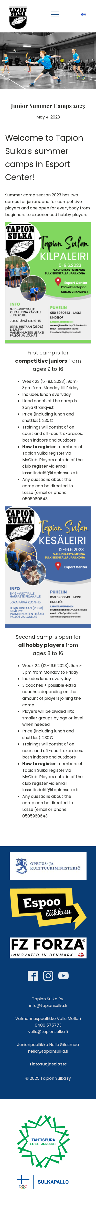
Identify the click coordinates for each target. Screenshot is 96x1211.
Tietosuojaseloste (48, 1064)
